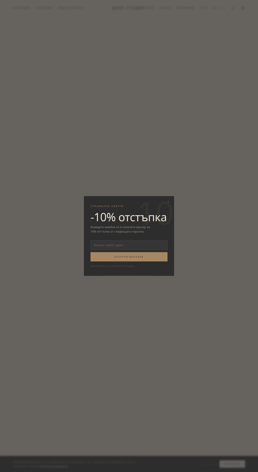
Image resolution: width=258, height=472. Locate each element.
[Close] (168, 201)
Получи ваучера (129, 256)
